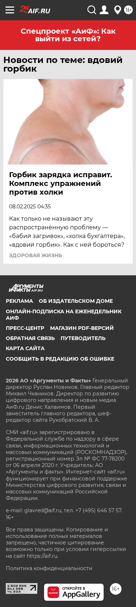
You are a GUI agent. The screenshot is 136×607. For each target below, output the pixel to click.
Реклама (19, 301)
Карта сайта (25, 348)
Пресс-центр (25, 328)
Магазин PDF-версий (82, 328)
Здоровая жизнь (35, 255)
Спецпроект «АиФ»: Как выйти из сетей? (68, 35)
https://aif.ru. (42, 556)
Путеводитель (83, 338)
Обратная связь (30, 338)
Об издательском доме (76, 301)
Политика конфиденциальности (49, 568)
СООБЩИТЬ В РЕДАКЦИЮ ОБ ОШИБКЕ (60, 359)
